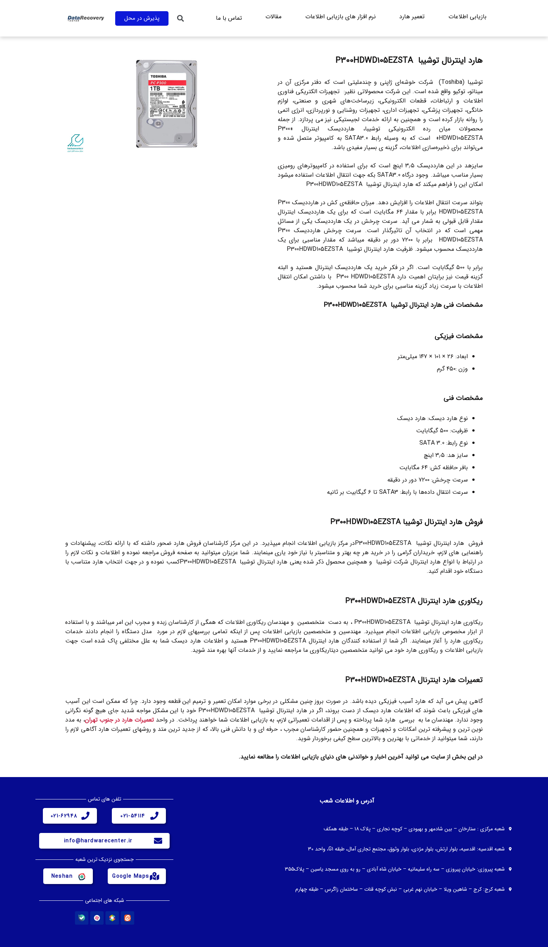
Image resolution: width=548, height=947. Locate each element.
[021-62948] (85, 816)
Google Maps (130, 876)
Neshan (62, 876)
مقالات (273, 16)
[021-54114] (154, 816)
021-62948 (64, 816)
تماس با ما (229, 18)
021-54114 (132, 816)
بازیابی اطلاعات (467, 16)
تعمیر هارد (412, 16)
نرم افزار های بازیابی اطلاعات (340, 16)
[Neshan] (81, 876)
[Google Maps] (154, 876)
